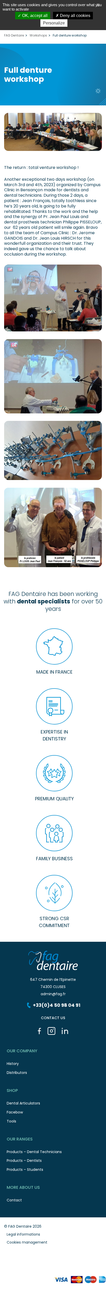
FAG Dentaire (14, 35)
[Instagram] (51, 1031)
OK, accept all (34, 15)
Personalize (54, 23)
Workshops (38, 35)
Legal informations (23, 1234)
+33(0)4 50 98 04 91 (56, 1005)
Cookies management (27, 1242)
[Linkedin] (65, 1031)
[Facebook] (39, 1031)
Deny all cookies (74, 15)
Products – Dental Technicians (34, 1151)
